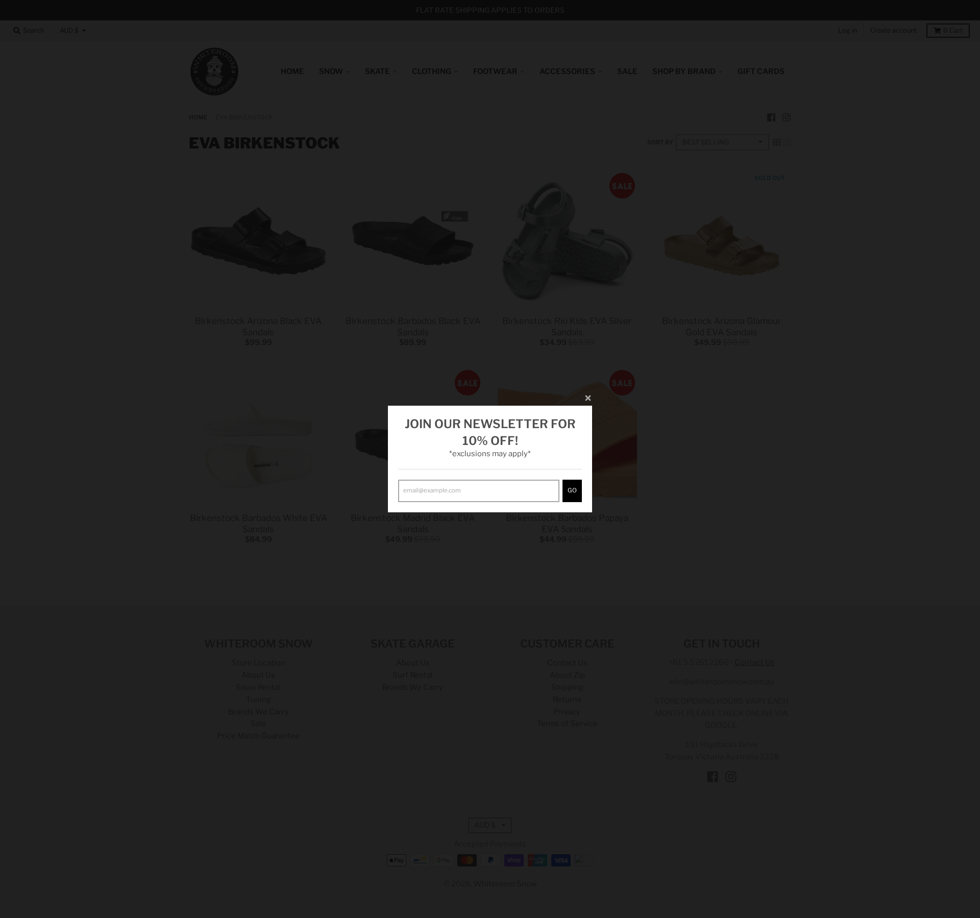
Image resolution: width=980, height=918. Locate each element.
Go (572, 490)
